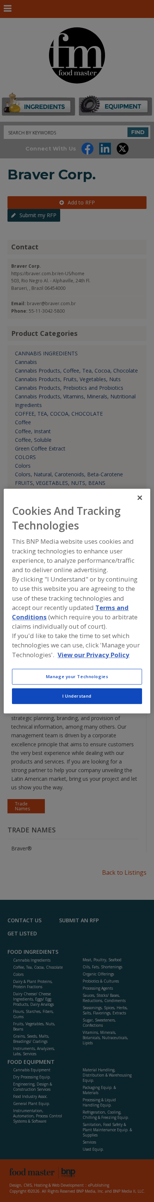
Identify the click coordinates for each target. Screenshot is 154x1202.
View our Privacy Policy (93, 654)
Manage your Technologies (77, 676)
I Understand (77, 696)
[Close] (140, 497)
